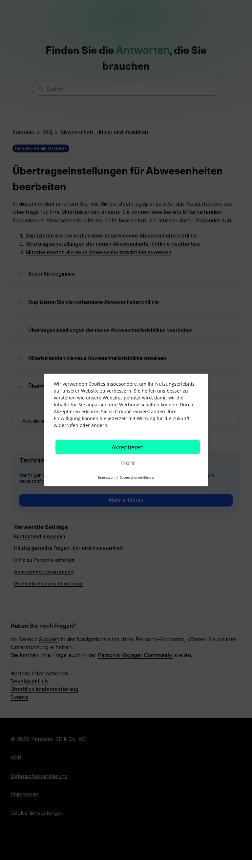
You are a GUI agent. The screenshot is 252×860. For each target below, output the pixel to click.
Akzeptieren (128, 447)
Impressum (107, 477)
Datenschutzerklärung (136, 477)
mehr (127, 462)
